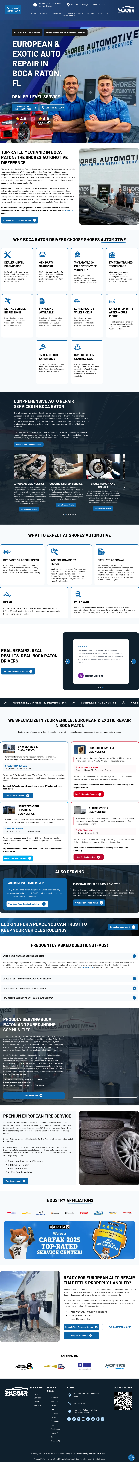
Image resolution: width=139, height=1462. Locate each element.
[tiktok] (102, 1419)
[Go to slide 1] (98, 687)
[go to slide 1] (63, 514)
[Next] (133, 661)
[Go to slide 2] (100, 687)
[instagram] (74, 1419)
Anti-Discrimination (96, 1459)
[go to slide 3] (66, 514)
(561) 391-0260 (86, 967)
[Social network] (98, 1419)
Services (37, 1398)
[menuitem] (33, 13)
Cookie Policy (81, 1459)
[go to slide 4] (68, 514)
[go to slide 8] (75, 514)
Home (36, 1394)
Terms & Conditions (55, 1459)
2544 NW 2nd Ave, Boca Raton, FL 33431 (88, 4)
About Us (37, 1406)
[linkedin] (88, 1419)
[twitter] (78, 1419)
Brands (37, 1402)
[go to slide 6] (72, 514)
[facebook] (69, 1419)
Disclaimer (69, 1459)
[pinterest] (93, 1419)
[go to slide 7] (73, 514)
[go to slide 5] (70, 514)
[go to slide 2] (65, 514)
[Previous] (67, 661)
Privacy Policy (40, 1459)
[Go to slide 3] (102, 687)
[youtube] (83, 1419)
